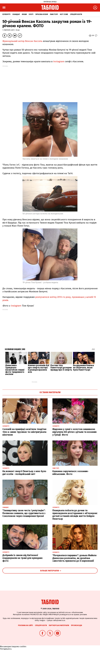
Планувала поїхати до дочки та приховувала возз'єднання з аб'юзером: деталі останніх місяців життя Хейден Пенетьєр (75, 514)
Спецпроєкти (76, 14)
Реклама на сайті (25, 625)
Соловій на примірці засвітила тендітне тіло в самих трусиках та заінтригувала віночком (24, 432)
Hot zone (64, 14)
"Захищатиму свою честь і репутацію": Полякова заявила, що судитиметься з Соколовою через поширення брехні (23, 513)
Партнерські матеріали (59, 625)
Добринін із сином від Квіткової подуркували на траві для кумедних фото (22, 558)
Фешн (24, 14)
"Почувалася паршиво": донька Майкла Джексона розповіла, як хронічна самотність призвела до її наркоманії (74, 558)
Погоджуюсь (6, 649)
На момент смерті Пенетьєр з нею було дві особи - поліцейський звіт (24, 472)
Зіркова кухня (41, 14)
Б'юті (31, 14)
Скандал (16, 14)
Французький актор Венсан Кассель (22, 41)
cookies (23, 646)
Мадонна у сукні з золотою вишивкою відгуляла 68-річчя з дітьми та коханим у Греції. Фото (74, 432)
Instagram (58, 61)
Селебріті (6, 14)
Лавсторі (54, 14)
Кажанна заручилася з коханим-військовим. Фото (70, 472)
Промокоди (76, 625)
